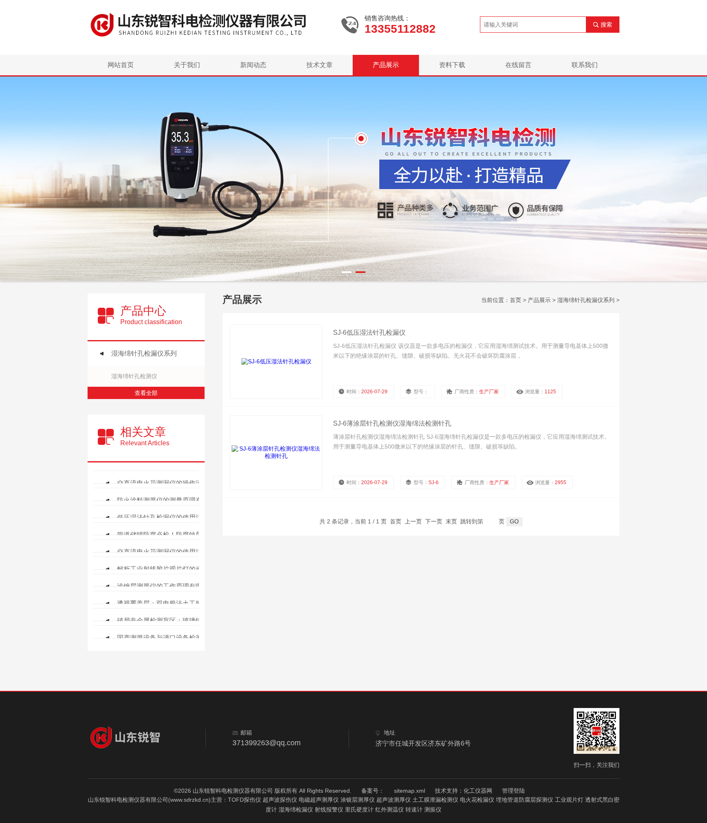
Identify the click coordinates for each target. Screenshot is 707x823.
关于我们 (187, 64)
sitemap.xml (409, 790)
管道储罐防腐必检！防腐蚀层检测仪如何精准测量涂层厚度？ (169, 534)
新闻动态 (253, 64)
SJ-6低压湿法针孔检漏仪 (369, 332)
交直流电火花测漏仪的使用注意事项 (169, 551)
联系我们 (585, 64)
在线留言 (518, 64)
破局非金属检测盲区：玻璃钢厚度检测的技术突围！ (169, 620)
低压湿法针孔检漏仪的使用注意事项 (169, 517)
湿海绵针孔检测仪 (134, 376)
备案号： (372, 790)
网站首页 (121, 64)
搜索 (606, 24)
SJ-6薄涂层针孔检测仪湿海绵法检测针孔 (392, 423)
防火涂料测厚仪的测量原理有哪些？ (169, 500)
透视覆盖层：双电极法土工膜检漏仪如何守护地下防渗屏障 (169, 603)
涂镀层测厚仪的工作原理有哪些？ (166, 586)
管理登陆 (513, 790)
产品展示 (386, 64)
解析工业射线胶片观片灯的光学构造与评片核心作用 (169, 569)
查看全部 (146, 393)
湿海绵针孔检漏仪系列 (144, 353)
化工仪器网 (478, 790)
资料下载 (452, 64)
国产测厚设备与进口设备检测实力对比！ (169, 637)
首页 (515, 300)
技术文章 (319, 64)
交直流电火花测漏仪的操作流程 (163, 483)
